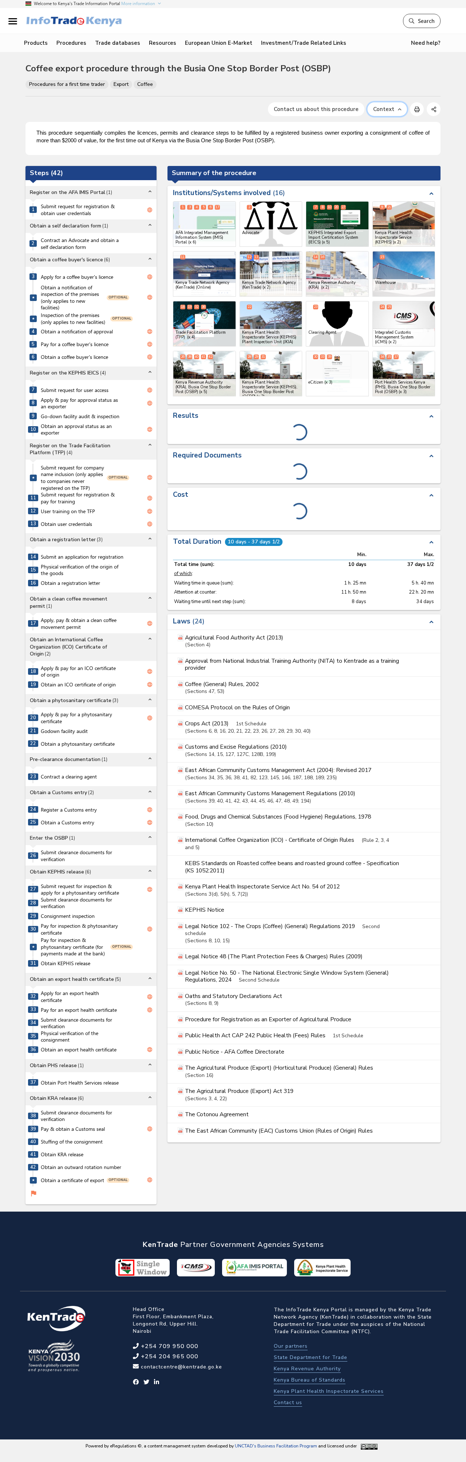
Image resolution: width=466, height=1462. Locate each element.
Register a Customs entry (69, 810)
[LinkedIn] (156, 1382)
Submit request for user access (74, 390)
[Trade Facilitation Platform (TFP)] (204, 323)
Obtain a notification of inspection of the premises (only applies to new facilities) (70, 297)
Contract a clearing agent (69, 776)
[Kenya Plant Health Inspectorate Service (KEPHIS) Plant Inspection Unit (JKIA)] (271, 323)
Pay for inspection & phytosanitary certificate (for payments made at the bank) (73, 947)
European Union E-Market (218, 43)
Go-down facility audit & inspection (80, 416)
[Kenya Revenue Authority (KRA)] (337, 274)
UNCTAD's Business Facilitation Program (276, 1446)
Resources (162, 43)
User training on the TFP (68, 511)
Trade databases (117, 43)
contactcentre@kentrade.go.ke (180, 1366)
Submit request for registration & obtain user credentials (78, 210)
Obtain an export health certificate (78, 1049)
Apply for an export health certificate (70, 996)
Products (36, 43)
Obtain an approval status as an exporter (76, 429)
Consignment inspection (68, 916)
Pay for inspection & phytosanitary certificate (79, 929)
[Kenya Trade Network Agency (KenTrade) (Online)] (204, 274)
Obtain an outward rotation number (81, 1167)
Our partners (291, 1346)
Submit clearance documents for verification (76, 856)
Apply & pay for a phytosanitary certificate (76, 718)
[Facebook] (136, 1382)
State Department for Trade (310, 1357)
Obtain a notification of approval (77, 331)
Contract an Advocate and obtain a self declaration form (80, 243)
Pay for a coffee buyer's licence (74, 344)
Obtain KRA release (62, 1154)
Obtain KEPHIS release (65, 963)
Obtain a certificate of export (72, 1180)
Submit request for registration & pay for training (78, 498)
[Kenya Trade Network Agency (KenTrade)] (271, 274)
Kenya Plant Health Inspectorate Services (329, 1391)
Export (121, 84)
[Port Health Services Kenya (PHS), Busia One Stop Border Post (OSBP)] (403, 373)
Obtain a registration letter (70, 583)
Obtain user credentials (66, 524)
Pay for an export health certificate (79, 1010)
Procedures (71, 43)
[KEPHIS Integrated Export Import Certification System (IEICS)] (337, 224)
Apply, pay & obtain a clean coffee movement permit (78, 623)
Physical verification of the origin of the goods (79, 570)
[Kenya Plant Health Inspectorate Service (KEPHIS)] (403, 224)
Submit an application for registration (82, 557)
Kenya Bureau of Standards (309, 1379)
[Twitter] (146, 1382)
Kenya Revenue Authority (307, 1368)
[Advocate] (271, 224)
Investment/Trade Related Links (303, 43)
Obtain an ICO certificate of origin (78, 684)
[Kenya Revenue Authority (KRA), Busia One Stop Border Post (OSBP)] (204, 373)
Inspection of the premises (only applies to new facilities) (73, 318)
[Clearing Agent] (337, 323)
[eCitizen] (337, 373)
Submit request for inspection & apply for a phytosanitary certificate (80, 889)
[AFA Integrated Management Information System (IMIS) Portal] (204, 224)
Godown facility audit (64, 731)
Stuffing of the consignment (72, 1141)
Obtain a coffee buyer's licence (74, 357)
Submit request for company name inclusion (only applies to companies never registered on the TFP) (72, 477)
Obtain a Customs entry (67, 822)
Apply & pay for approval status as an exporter (79, 403)
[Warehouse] (403, 274)
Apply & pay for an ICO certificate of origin (78, 671)
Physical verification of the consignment (69, 1036)
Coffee (145, 84)
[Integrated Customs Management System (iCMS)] (403, 323)
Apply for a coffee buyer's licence (77, 277)
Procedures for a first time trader (67, 84)
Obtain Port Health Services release (80, 1082)
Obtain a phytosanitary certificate (78, 744)
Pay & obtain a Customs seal (73, 1129)
